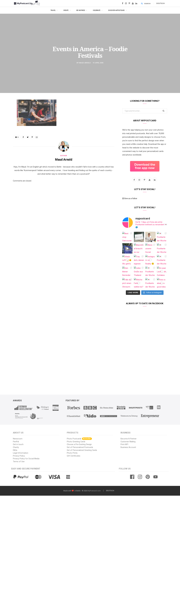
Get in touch (18, 444)
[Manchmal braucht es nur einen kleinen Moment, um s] (139, 248)
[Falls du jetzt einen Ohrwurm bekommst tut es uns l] (127, 283)
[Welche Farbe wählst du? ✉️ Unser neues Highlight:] (139, 283)
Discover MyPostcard (116, 10)
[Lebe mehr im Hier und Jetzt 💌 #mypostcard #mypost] (139, 237)
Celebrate (96, 10)
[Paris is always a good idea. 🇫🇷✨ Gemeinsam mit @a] (162, 283)
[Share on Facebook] (6, 109)
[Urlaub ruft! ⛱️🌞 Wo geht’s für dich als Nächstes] (127, 260)
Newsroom (17, 439)
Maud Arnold (85, 63)
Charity (16, 447)
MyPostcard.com (94, 491)
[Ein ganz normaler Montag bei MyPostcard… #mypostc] (127, 248)
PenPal (16, 442)
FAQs (15, 450)
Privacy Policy (19, 456)
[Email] (6, 129)
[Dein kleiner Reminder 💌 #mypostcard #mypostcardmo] (127, 271)
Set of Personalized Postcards (80, 447)
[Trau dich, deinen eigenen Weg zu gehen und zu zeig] (139, 260)
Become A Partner (129, 439)
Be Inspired (80, 10)
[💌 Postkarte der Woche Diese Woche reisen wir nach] (162, 237)
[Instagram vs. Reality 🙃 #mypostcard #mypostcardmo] (150, 260)
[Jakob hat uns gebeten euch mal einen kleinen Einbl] (150, 237)
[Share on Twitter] (6, 116)
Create (66, 10)
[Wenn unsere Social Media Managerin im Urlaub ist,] (150, 248)
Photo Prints (72, 453)
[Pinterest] (6, 123)
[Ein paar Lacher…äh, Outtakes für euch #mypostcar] (162, 271)
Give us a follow (130, 198)
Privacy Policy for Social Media (26, 459)
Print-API (124, 444)
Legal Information (20, 453)
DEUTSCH (160, 3)
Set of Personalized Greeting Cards (82, 450)
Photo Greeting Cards (76, 442)
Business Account (128, 447)
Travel (53, 10)
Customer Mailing (128, 442)
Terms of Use (19, 461)
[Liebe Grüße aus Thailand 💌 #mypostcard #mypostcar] (139, 271)
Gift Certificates (73, 456)
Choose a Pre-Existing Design (79, 444)
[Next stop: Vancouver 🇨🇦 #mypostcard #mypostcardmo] (127, 237)
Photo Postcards (79, 439)
